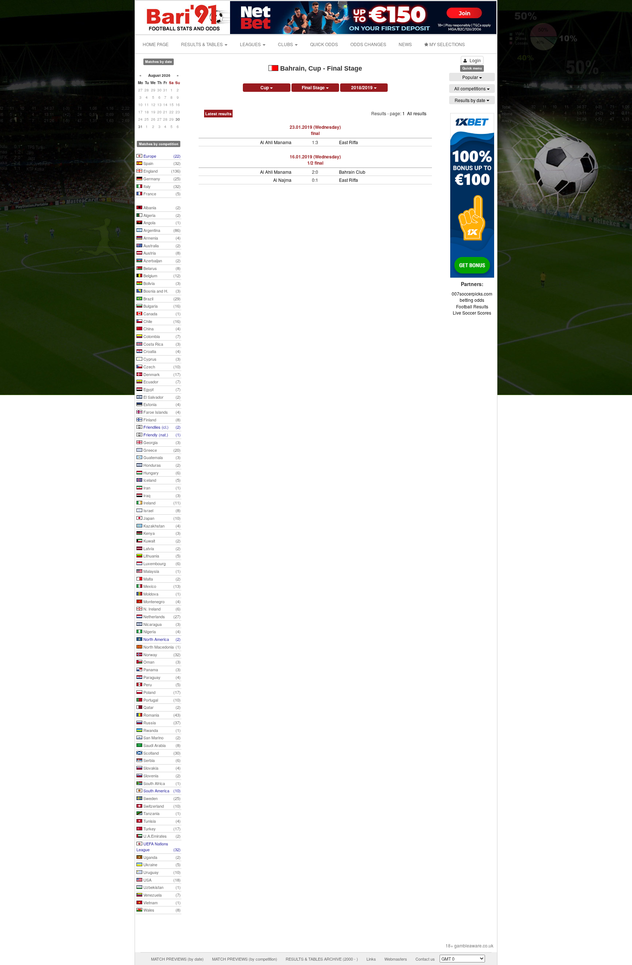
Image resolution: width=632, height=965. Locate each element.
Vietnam (161, 902)
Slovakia (161, 768)
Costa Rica (161, 344)
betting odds (472, 300)
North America (161, 639)
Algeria (161, 215)
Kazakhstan (161, 526)
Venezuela (161, 895)
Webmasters (395, 959)
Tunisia (161, 821)
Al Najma (282, 180)
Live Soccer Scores (472, 312)
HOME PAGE (156, 44)
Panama (161, 669)
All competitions (470, 88)
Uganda (161, 857)
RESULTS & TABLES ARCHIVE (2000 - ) (322, 959)
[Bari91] (183, 17)
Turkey (161, 828)
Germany (161, 178)
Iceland (161, 480)
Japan (161, 518)
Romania (161, 715)
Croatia (161, 351)
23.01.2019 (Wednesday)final (315, 130)
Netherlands (161, 616)
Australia (161, 245)
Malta (161, 579)
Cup (265, 87)
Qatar (161, 707)
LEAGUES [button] (251, 44)
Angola (161, 222)
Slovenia (161, 775)
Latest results (218, 113)
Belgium (161, 275)
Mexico (161, 586)
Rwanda (161, 730)
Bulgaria (161, 306)
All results (416, 113)
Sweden (161, 798)
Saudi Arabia (161, 745)
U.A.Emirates (161, 836)
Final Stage (314, 87)
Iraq (161, 495)
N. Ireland (161, 609)
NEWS (405, 44)
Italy (161, 186)
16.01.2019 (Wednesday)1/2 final (315, 159)
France (161, 193)
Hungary (161, 473)
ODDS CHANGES (368, 44)
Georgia (161, 442)
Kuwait (161, 541)
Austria (161, 253)
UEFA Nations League (158, 846)
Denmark (161, 374)
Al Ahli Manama (275, 142)
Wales (161, 910)
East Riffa (348, 142)
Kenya (161, 533)
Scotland (161, 753)
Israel (161, 510)
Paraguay (161, 677)
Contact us (425, 959)
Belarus (161, 268)
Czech (161, 366)
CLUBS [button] (286, 44)
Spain (161, 163)
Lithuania (161, 556)
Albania (161, 207)
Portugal (161, 700)
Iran (161, 488)
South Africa (161, 783)
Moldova (161, 594)
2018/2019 (362, 87)
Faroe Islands (161, 412)
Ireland (161, 503)
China (161, 328)
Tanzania (161, 813)
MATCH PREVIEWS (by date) (177, 959)
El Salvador (161, 397)
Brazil (161, 298)
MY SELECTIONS (446, 44)
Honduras (161, 465)
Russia (161, 722)
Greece (161, 450)
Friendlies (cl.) (161, 427)
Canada (161, 313)
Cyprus (161, 359)
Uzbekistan (161, 887)
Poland (161, 692)
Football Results (472, 306)
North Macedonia (161, 647)
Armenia (161, 238)
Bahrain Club (352, 172)
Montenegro (161, 601)
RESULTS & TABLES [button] (202, 44)
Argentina (161, 230)
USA (161, 880)
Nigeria (161, 631)
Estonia (161, 404)
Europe (161, 156)
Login (475, 60)
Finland (161, 420)
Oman (161, 662)
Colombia (161, 336)
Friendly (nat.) (161, 435)
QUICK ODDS (324, 44)
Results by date (470, 100)
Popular (470, 77)
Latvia (161, 548)
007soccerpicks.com (472, 293)
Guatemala (161, 457)
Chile (161, 321)
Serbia (161, 760)
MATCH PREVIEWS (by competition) (244, 959)
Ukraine (161, 864)
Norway (161, 654)
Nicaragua (161, 624)
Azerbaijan (161, 260)
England (161, 171)
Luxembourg (161, 563)
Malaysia (161, 571)
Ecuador (161, 381)
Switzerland (161, 806)
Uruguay (161, 872)
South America (161, 790)
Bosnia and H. (161, 291)
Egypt (161, 389)
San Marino (161, 737)
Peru (161, 684)
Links (371, 959)
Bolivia (161, 283)
